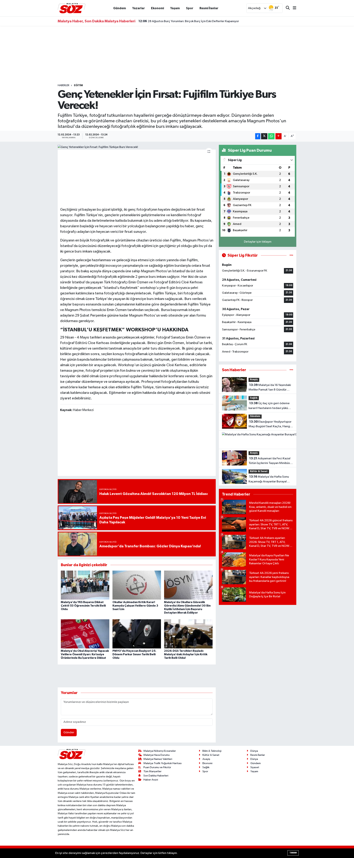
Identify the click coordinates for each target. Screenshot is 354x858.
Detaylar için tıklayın (257, 241)
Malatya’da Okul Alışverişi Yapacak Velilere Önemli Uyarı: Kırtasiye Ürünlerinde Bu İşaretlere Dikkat (85, 654)
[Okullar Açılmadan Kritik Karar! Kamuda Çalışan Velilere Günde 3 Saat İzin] (136, 585)
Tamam (293, 853)
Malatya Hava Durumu (156, 755)
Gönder (68, 732)
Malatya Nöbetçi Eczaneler (159, 751)
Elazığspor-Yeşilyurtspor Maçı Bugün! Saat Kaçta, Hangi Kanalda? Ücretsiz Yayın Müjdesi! (270, 424)
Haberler (63, 85)
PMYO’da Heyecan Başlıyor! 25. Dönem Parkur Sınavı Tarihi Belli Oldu (134, 654)
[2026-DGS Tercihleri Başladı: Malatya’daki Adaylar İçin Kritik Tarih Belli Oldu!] (188, 633)
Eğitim (78, 85)
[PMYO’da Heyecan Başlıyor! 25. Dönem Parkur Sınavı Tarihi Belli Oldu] (136, 633)
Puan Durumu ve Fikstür (157, 767)
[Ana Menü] (293, 8)
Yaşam (175, 8)
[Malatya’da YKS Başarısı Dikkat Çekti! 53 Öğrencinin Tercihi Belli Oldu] (85, 585)
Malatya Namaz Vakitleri (157, 759)
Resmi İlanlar (208, 8)
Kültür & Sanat (259, 471)
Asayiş (254, 379)
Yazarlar (138, 8)
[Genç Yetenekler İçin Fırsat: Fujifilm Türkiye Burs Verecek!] (137, 147)
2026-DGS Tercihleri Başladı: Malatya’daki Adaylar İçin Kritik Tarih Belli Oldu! (185, 654)
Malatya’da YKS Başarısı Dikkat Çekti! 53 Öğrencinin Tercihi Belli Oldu (83, 606)
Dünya (254, 751)
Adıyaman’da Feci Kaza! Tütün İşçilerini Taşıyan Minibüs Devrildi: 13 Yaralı (269, 461)
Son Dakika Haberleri (155, 775)
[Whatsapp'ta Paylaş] (271, 136)
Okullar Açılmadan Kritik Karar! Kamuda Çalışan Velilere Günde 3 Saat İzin (135, 606)
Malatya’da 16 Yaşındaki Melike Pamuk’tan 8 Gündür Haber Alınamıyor (270, 387)
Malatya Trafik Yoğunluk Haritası (162, 763)
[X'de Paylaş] (264, 136)
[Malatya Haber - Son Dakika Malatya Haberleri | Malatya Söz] (71, 8)
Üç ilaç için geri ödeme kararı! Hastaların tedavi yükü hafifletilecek (269, 406)
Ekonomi (157, 8)
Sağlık (253, 398)
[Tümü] (291, 370)
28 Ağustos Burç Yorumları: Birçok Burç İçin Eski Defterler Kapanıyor (188, 21)
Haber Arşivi (150, 779)
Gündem (119, 8)
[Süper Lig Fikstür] (291, 255)
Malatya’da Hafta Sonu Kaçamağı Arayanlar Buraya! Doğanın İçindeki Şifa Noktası (269, 479)
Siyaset (254, 767)
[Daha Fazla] (278, 136)
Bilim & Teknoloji (211, 751)
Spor (189, 8)
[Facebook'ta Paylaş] (257, 136)
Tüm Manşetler (152, 771)
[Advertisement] (177, 55)
